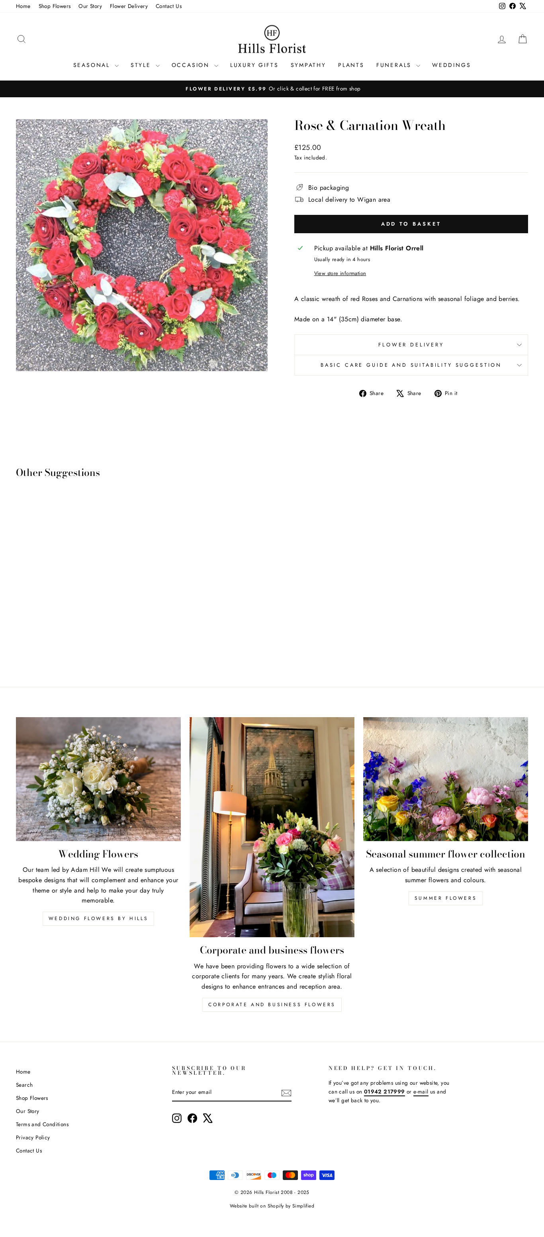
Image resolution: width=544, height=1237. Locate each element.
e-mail (420, 1091)
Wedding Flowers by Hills (98, 918)
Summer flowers (446, 898)
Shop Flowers (55, 6)
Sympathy (308, 65)
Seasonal (93, 65)
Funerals (395, 65)
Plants (351, 65)
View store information (340, 273)
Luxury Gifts (254, 65)
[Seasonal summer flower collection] (445, 779)
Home (23, 6)
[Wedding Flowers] (98, 779)
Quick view (76, 609)
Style (142, 65)
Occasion (192, 65)
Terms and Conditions (42, 1124)
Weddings (451, 65)
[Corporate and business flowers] (272, 827)
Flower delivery (411, 344)
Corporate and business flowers (272, 1004)
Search (24, 1085)
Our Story (90, 6)
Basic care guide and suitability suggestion (411, 365)
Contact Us (169, 6)
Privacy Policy (33, 1137)
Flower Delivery (129, 6)
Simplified (303, 1205)
